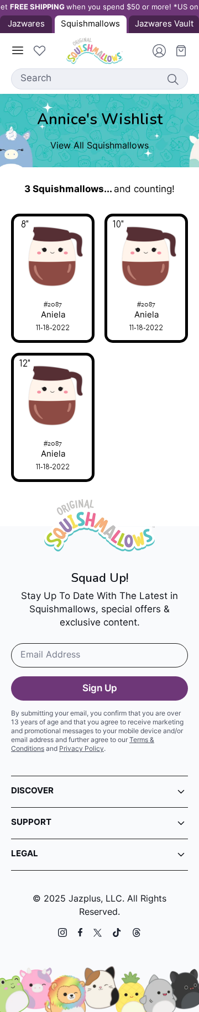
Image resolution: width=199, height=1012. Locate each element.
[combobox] (99, 78)
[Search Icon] (172, 79)
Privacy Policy (81, 749)
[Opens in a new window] (62, 932)
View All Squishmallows (99, 146)
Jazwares (26, 24)
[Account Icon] (155, 50)
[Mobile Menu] (17, 50)
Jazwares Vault (164, 24)
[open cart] (177, 50)
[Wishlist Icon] (39, 50)
